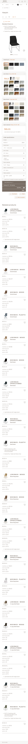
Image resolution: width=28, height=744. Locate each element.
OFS (13, 4)
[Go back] (2, 4)
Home (7, 4)
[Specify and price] (5, 1)
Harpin (20, 4)
